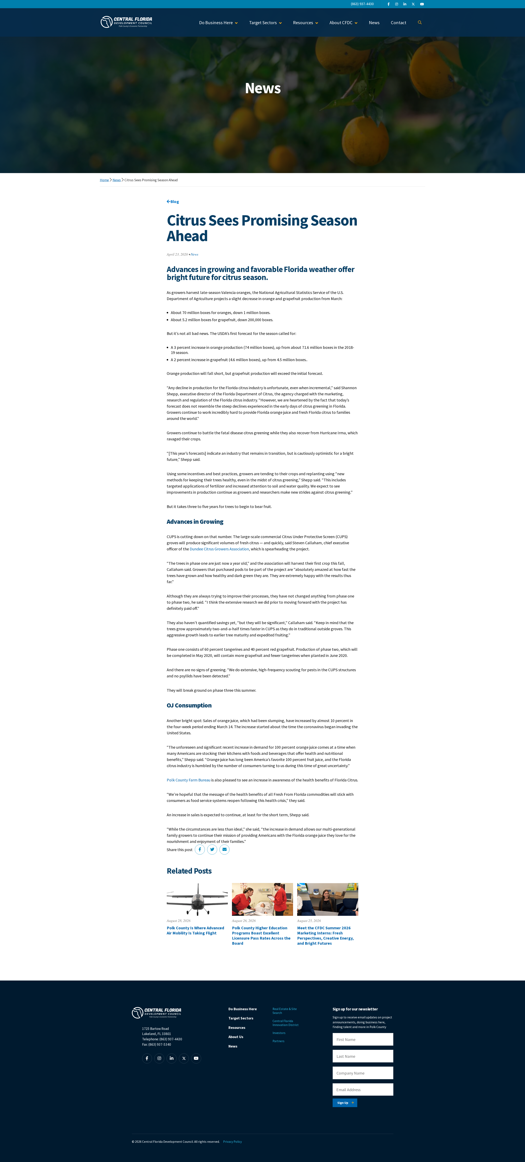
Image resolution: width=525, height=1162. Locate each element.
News (374, 22)
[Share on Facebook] (200, 850)
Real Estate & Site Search (285, 1011)
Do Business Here (242, 1009)
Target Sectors (240, 1018)
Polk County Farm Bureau (188, 779)
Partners (278, 1041)
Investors (279, 1033)
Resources (236, 1027)
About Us (235, 1036)
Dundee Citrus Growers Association (219, 548)
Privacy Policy (232, 1142)
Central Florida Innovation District (286, 1023)
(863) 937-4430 (362, 3)
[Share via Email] (224, 850)
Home (104, 180)
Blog (174, 201)
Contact (398, 22)
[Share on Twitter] (212, 850)
